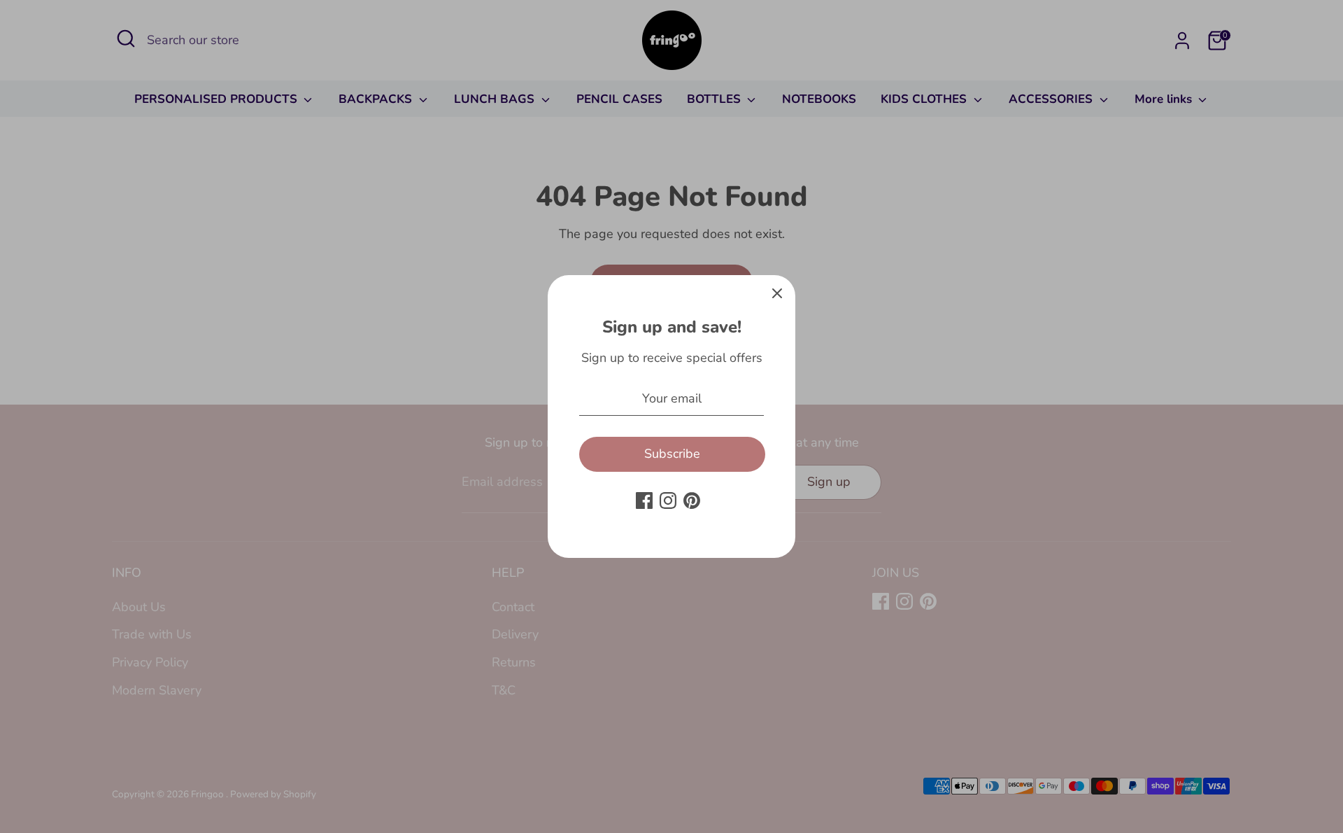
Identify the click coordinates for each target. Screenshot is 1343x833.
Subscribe (672, 453)
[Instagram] (668, 500)
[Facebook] (644, 500)
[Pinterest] (691, 500)
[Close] (777, 293)
